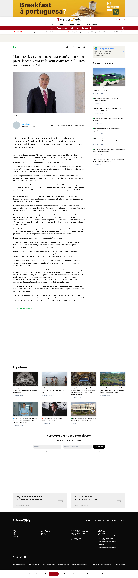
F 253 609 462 (102, 540)
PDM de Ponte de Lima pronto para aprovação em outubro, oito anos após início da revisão (108, 141)
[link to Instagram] (17, 557)
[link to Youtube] (25, 557)
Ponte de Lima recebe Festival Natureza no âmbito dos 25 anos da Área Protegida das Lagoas (112, 375)
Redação (101, 530)
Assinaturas (44, 533)
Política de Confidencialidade (102, 564)
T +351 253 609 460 (75, 538)
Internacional (91, 24)
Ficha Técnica (45, 530)
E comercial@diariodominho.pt (79, 543)
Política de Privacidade (74, 451)
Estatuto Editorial (46, 532)
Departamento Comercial (105, 538)
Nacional (80, 24)
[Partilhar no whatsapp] (73, 47)
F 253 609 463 (102, 546)
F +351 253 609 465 (75, 540)
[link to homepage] (69, 20)
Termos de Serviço (89, 451)
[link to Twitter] (20, 557)
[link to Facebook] (13, 557)
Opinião (50, 28)
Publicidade (44, 535)
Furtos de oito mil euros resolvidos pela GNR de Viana (108, 120)
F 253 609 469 (102, 533)
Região (51, 24)
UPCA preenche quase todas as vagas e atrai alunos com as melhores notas (108, 160)
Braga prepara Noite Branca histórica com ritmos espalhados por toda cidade (24, 375)
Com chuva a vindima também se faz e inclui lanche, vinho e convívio (108, 109)
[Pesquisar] (123, 28)
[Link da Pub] (69, 8)
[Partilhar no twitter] (67, 47)
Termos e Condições (63, 564)
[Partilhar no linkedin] (79, 47)
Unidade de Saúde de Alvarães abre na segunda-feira (107, 130)
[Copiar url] (84, 47)
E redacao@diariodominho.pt (106, 535)
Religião (71, 24)
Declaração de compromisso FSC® (81, 564)
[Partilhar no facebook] (61, 47)
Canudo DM (86, 28)
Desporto (61, 24)
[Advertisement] (69, 334)
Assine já (54, 574)
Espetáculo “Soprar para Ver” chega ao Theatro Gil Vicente (108, 99)
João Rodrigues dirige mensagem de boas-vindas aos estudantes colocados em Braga (25, 405)
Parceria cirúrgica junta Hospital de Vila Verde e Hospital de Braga (83, 405)
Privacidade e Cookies (49, 564)
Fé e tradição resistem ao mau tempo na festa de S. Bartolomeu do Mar (54, 375)
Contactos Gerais (75, 530)
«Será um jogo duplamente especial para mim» (52, 404)
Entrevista (74, 28)
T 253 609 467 (102, 532)
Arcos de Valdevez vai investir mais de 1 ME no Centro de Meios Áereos (109, 150)
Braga (43, 24)
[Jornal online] (22, 20)
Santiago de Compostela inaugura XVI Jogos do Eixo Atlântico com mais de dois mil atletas (79, 32)
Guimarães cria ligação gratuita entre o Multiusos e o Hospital (108, 70)
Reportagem (62, 28)
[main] (69, 277)
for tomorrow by (120, 565)
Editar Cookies (77, 566)
